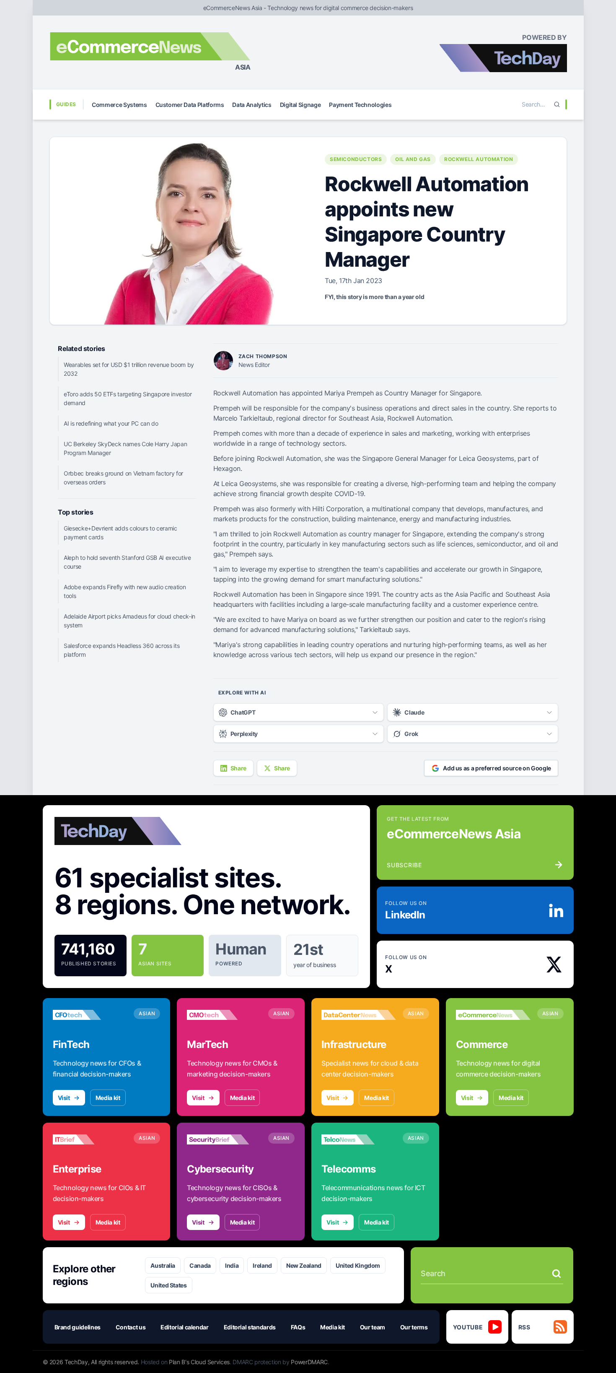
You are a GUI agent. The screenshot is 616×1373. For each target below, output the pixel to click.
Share (238, 768)
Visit (64, 1097)
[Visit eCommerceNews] (493, 1015)
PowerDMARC (309, 1361)
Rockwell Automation (478, 159)
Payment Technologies (360, 104)
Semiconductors (356, 159)
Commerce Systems (119, 104)
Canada (200, 1265)
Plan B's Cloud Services (199, 1361)
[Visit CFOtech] (90, 1015)
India (231, 1265)
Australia (162, 1265)
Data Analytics (251, 104)
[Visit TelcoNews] (358, 1139)
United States (168, 1285)
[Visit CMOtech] (224, 1015)
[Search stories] (556, 1273)
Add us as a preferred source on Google (497, 768)
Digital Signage (300, 104)
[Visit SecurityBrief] (224, 1139)
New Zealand (303, 1265)
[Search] (557, 104)
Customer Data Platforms (189, 104)
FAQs (298, 1327)
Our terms (414, 1327)
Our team (372, 1327)
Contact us (131, 1327)
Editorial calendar (184, 1327)
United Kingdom (358, 1265)
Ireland (262, 1265)
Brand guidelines (77, 1327)
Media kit (108, 1097)
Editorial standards (250, 1327)
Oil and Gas (413, 159)
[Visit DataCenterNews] (358, 1015)
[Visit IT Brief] (90, 1139)
